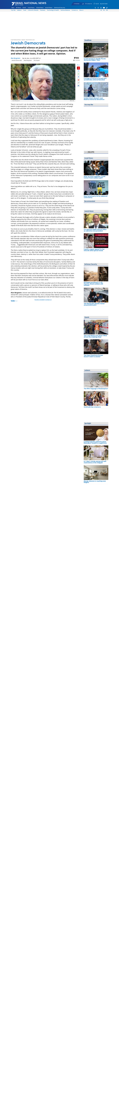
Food (24, 10)
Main (12, 7)
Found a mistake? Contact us (43, 299)
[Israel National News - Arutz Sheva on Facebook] (98, 8)
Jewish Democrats (17, 60)
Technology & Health (53, 10)
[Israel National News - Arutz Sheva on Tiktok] (106, 8)
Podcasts (42, 10)
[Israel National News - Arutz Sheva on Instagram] (101, 8)
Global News (39, 7)
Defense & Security (59, 7)
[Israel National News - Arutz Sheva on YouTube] (103, 8)
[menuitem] (13, 8)
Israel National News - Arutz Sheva (24, 4)
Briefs (24, 7)
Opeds (23, 39)
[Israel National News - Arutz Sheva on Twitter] (95, 8)
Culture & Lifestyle (33, 10)
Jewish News (48, 7)
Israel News (31, 7)
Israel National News (16, 39)
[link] (96, 60)
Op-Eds (13, 10)
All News (18, 7)
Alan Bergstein (28, 60)
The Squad (36, 60)
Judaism (19, 10)
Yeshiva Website (65, 10)
